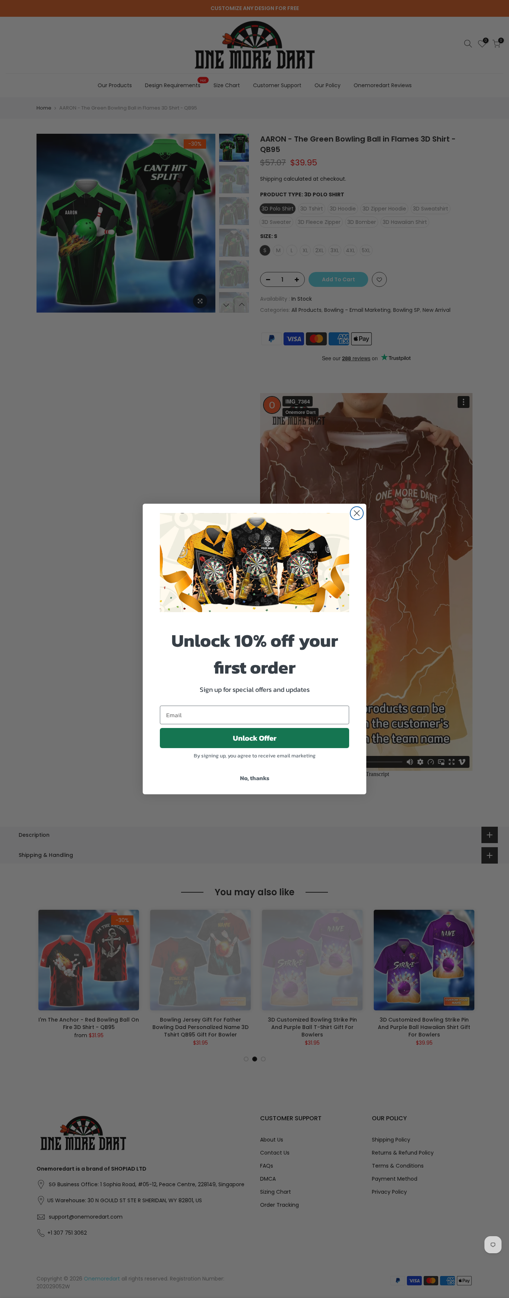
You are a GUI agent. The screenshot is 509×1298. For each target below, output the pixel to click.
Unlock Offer (254, 738)
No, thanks (254, 777)
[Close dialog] (356, 513)
